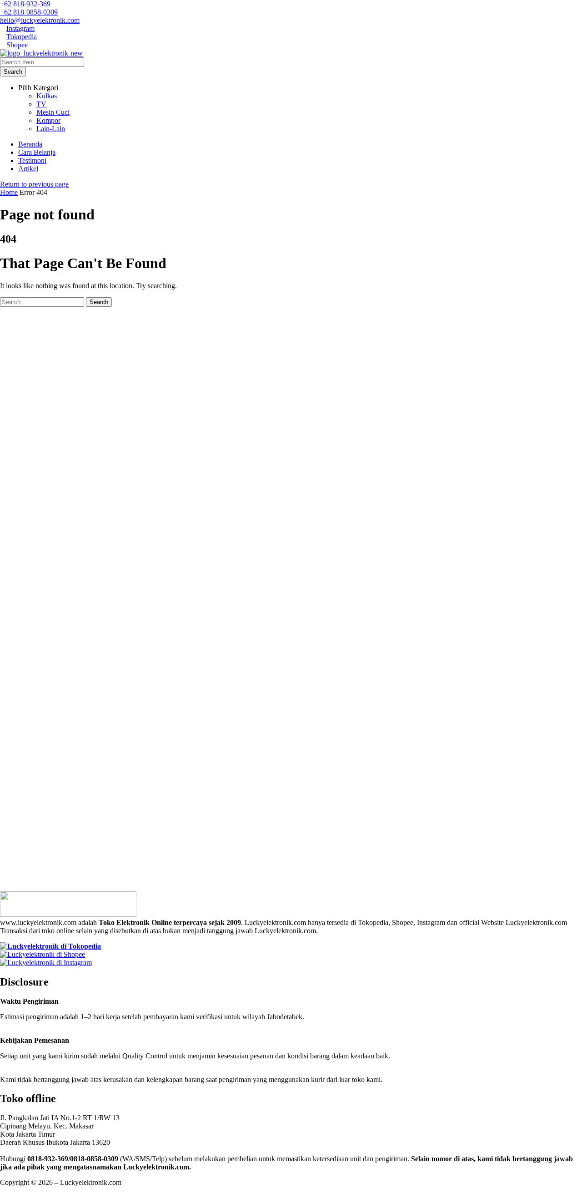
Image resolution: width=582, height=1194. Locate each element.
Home (9, 192)
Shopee (17, 45)
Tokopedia (21, 37)
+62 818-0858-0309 (29, 12)
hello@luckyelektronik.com (40, 20)
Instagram (20, 28)
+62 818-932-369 (25, 4)
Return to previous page (34, 184)
